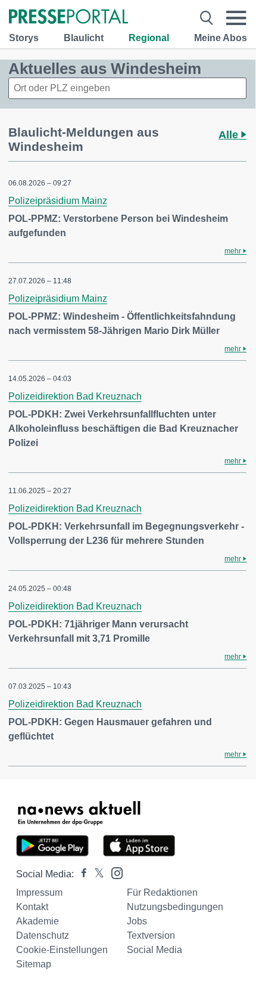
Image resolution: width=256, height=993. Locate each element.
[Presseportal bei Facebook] (80, 874)
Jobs (137, 921)
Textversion (151, 935)
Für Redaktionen (162, 892)
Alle (229, 135)
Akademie (37, 921)
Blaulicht (84, 38)
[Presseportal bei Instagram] (113, 872)
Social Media (154, 950)
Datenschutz (42, 935)
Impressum (39, 892)
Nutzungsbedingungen (175, 907)
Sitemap (33, 964)
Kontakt (32, 907)
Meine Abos (220, 38)
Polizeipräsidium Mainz (57, 201)
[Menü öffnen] (236, 18)
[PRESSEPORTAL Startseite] (68, 17)
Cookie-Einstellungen (62, 950)
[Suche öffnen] (206, 18)
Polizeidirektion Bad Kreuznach (75, 396)
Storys (24, 38)
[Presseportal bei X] (95, 874)
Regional (149, 38)
